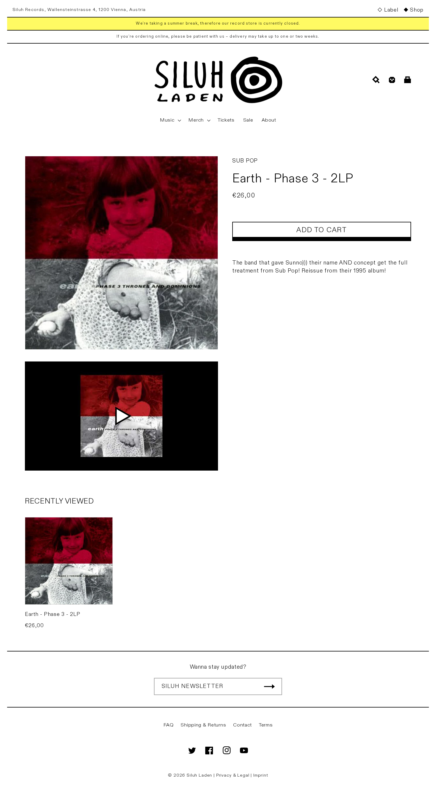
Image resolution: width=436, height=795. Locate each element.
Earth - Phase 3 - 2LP (52, 614)
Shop (417, 10)
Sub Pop (245, 161)
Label (391, 10)
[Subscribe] (269, 686)
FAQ (168, 725)
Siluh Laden (199, 775)
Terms (266, 725)
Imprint (260, 775)
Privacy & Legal (233, 775)
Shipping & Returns (203, 725)
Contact (242, 725)
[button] (170, 120)
